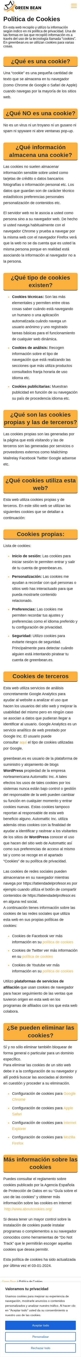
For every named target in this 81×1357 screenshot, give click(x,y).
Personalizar (40, 1336)
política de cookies (58, 942)
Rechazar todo (40, 1348)
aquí (23, 742)
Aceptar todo (40, 1325)
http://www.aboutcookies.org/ (28, 1209)
